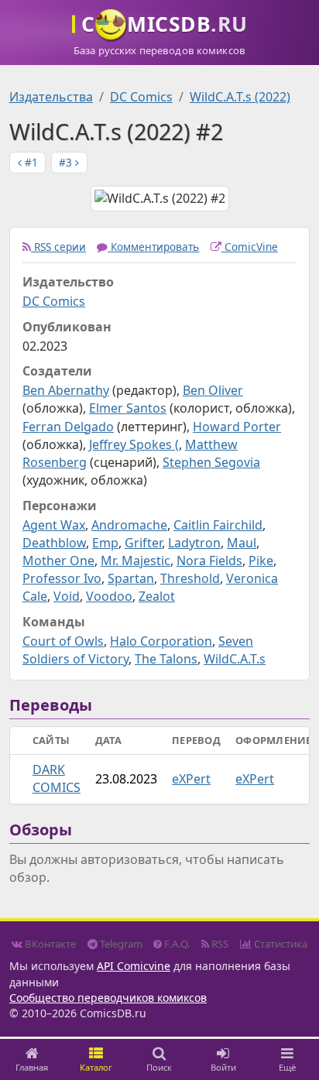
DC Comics (141, 96)
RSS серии (58, 246)
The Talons (166, 658)
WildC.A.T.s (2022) (240, 96)
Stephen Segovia (211, 462)
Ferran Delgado (68, 426)
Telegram (120, 944)
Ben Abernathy (65, 390)
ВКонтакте (49, 944)
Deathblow (54, 542)
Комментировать (153, 246)
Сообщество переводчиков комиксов (108, 997)
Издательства (51, 96)
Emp (105, 542)
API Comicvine (133, 965)
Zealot (157, 596)
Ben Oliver (213, 390)
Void (66, 596)
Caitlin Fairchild (217, 524)
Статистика (279, 944)
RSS (218, 944)
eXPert (191, 778)
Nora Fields (209, 560)
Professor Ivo (61, 578)
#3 (67, 162)
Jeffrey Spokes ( (134, 444)
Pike (261, 560)
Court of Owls (63, 641)
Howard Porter (237, 426)
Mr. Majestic (135, 560)
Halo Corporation (161, 641)
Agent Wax (53, 524)
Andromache (129, 524)
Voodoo (109, 596)
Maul (241, 542)
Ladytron (194, 542)
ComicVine (249, 246)
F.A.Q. (176, 944)
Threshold (190, 578)
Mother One (58, 560)
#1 (30, 162)
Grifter (143, 542)
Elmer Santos (127, 408)
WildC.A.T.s (235, 658)
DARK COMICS (57, 778)
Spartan (131, 578)
